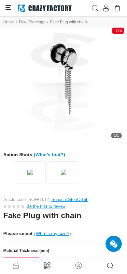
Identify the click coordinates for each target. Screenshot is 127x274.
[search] (110, 266)
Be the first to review (45, 206)
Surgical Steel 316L (69, 199)
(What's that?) (49, 154)
